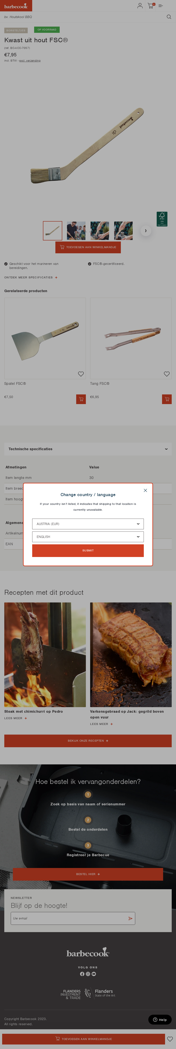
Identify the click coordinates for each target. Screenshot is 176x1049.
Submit (88, 550)
